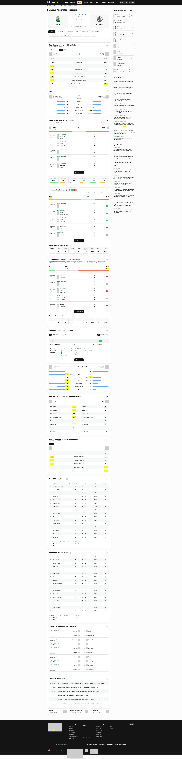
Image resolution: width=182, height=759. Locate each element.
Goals (61, 49)
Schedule (87, 35)
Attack (56, 444)
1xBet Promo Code (86, 727)
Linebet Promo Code (87, 735)
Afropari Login (99, 726)
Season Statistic (54, 35)
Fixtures (74, 712)
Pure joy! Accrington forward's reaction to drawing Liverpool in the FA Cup (78, 703)
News (66, 2)
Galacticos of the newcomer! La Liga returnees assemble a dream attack (122, 118)
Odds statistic (60, 31)
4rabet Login (98, 734)
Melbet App (71, 728)
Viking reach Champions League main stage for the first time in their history (123, 100)
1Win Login (98, 728)
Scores (79, 2)
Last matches (85, 31)
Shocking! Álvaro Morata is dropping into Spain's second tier (123, 82)
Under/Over (55, 334)
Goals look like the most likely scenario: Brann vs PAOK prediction (122, 184)
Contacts (95, 744)
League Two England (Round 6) (79, 14)
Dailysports (49, 5)
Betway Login (99, 736)
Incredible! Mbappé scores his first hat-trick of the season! (124, 106)
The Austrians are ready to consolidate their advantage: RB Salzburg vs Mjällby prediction (123, 197)
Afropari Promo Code (87, 737)
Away (107, 334)
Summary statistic (65, 35)
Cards (75, 49)
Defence (62, 444)
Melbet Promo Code (87, 733)
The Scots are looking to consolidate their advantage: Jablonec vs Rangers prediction (123, 157)
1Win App (71, 726)
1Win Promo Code (86, 729)
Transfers (97, 2)
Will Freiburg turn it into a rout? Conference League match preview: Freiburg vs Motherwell (123, 171)
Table (71, 712)
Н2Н (77, 31)
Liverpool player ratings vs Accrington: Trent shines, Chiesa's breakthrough (78, 691)
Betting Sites (111, 2)
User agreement (110, 744)
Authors (111, 726)
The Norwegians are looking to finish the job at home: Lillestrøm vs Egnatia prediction (124, 190)
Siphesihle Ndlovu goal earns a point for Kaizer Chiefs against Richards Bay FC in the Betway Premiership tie (124, 132)
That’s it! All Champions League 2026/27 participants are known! (123, 94)
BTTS (65, 49)
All (50, 334)
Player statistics (77, 35)
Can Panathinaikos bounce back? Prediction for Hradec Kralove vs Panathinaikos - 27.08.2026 (123, 211)
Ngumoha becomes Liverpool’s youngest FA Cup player (73, 695)
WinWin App (71, 734)
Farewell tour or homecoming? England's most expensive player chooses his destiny (123, 88)
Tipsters (111, 728)
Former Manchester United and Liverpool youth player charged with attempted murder (81, 683)
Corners (70, 49)
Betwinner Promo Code (87, 731)
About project (88, 744)
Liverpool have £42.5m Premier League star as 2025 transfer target (76, 699)
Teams (91, 2)
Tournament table (96, 31)
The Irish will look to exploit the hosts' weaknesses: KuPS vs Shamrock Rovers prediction (123, 151)
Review (51, 31)
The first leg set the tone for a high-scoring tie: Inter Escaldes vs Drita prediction (123, 178)
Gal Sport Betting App (73, 736)
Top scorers (70, 31)
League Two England (62, 5)
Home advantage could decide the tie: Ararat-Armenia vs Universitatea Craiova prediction (123, 164)
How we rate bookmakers (120, 744)
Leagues (86, 2)
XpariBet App (71, 738)
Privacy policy (102, 744)
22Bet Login (98, 732)
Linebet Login (99, 730)
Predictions (72, 2)
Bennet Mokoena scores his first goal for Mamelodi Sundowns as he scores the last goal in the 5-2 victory (123, 125)
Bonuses (104, 2)
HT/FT (65, 334)
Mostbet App (71, 730)
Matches (51, 444)
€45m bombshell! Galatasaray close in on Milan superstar (123, 139)
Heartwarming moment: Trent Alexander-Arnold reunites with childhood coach (79, 687)
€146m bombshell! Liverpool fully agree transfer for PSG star (122, 112)
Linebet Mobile (72, 732)
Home (102, 334)
